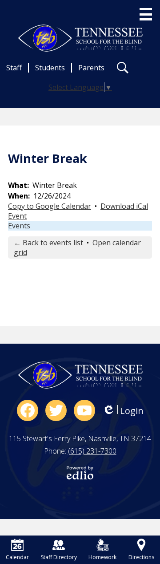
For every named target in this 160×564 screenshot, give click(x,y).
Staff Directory (59, 557)
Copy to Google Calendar (49, 206)
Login (123, 410)
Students (50, 68)
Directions (141, 557)
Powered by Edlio (80, 472)
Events (19, 226)
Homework (102, 557)
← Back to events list (48, 243)
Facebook (27, 410)
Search (122, 67)
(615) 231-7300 (92, 451)
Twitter (56, 410)
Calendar (17, 557)
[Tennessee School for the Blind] (80, 38)
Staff (14, 68)
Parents (91, 68)
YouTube (84, 410)
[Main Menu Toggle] (146, 14)
